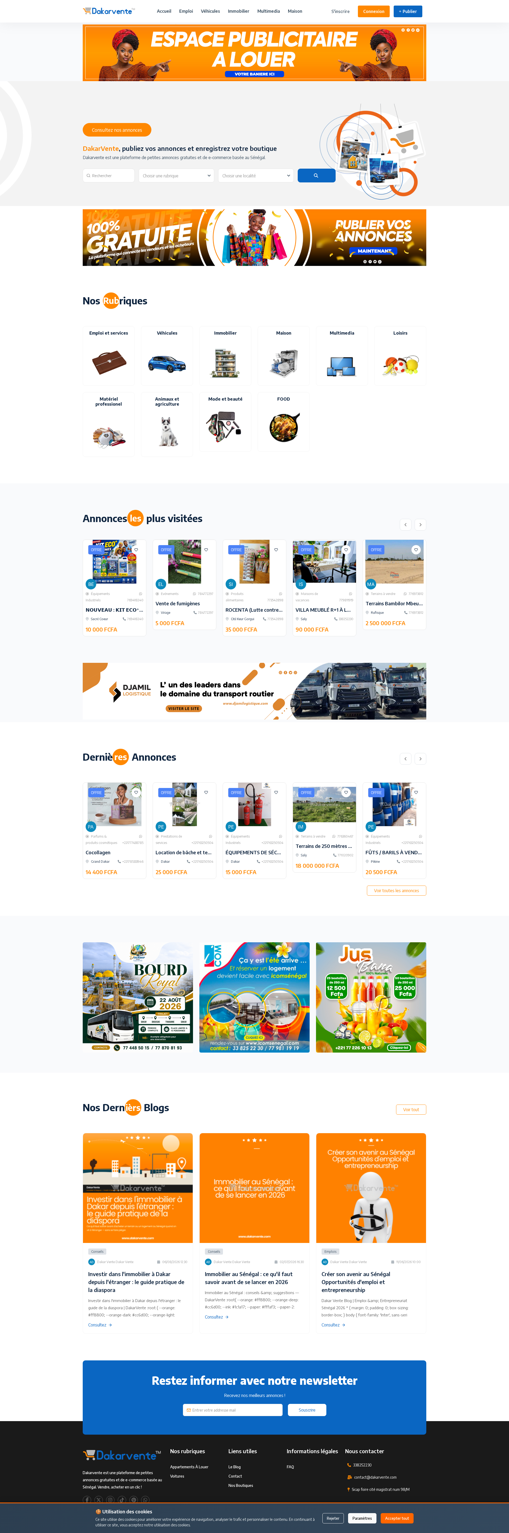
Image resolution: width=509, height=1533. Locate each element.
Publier (410, 11)
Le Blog (235, 1467)
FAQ (290, 1467)
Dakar (165, 862)
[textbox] (176, 176)
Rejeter (333, 1518)
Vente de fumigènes (178, 603)
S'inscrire (340, 11)
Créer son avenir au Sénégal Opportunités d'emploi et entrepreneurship (356, 1282)
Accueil (164, 11)
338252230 (362, 1465)
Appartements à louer (189, 1467)
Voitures (177, 1476)
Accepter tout (397, 1518)
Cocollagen (98, 852)
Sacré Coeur (99, 619)
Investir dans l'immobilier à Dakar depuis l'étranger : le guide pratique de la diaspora (136, 1282)
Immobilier (238, 11)
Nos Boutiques (241, 1485)
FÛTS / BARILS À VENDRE (395, 852)
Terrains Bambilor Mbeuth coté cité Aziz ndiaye (418, 603)
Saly (303, 619)
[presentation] (405, 525)
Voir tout (411, 1109)
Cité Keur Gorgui (242, 619)
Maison (295, 11)
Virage (165, 613)
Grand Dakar (99, 862)
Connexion (373, 11)
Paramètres (362, 1518)
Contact (235, 1476)
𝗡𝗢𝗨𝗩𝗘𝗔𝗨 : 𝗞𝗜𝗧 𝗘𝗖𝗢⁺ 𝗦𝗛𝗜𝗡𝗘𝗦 (123, 610)
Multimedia (268, 11)
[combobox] (176, 175)
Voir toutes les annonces (396, 890)
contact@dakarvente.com (375, 1477)
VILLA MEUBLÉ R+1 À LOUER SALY (334, 610)
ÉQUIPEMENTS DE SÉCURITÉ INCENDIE (270, 852)
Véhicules (210, 11)
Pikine (375, 862)
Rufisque (377, 613)
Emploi (186, 11)
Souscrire (307, 1410)
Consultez (97, 1325)
